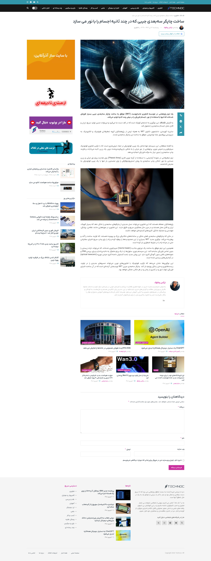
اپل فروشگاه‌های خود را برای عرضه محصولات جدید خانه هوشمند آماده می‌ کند (169, 377)
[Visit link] (51, 60)
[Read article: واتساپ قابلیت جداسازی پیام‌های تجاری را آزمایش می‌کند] (67, 173)
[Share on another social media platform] (180, 133)
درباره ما (155, 2)
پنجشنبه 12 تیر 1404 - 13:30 (150, 28)
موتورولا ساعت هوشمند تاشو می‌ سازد (43, 182)
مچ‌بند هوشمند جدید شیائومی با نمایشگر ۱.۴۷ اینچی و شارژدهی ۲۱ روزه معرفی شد (97, 376)
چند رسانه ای (57, 8)
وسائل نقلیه (83, 8)
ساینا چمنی (176, 383)
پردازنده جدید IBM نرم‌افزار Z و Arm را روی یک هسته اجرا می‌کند (97, 492)
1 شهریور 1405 (53, 223)
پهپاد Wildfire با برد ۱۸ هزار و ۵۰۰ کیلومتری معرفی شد (45, 204)
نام (182, 438)
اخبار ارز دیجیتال (113, 8)
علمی (103, 8)
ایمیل (128, 449)
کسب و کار (94, 8)
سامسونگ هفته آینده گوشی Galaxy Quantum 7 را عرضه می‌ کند (44, 218)
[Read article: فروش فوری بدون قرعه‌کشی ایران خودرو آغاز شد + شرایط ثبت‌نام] (67, 234)
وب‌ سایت (180, 449)
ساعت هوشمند (86, 370)
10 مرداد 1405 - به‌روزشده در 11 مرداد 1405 (45, 175)
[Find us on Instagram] (164, 523)
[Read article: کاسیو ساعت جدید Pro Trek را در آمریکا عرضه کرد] (67, 248)
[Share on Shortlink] (180, 115)
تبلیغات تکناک (163, 2)
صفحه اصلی (180, 2)
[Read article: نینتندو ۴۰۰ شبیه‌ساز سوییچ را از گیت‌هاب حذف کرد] (123, 508)
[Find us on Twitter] (182, 523)
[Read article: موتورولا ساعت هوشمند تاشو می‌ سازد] (67, 186)
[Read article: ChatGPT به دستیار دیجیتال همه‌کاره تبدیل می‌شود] (159, 332)
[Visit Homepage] (176, 8)
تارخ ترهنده (122, 351)
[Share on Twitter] (180, 127)
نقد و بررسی (135, 8)
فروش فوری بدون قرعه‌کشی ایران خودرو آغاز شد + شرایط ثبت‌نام (45, 231)
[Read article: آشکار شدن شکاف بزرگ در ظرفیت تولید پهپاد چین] (67, 261)
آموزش (124, 8)
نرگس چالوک (168, 28)
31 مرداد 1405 (53, 209)
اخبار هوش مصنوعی (142, 343)
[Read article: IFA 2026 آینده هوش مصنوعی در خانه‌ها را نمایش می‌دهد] (105, 332)
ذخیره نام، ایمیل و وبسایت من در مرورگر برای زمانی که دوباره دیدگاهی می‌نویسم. (152, 460)
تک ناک (182, 16)
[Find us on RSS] (158, 523)
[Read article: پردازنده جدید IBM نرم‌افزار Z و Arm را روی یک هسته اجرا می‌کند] (123, 495)
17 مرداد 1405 (53, 186)
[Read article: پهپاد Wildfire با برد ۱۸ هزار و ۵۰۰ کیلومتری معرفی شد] (67, 207)
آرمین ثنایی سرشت (174, 351)
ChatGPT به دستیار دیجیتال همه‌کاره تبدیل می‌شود (162, 348)
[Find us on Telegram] (170, 523)
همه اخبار (172, 2)
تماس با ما (148, 2)
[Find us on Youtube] (176, 523)
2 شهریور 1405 (162, 351)
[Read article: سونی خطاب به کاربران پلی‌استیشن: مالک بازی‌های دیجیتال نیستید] (123, 522)
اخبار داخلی (46, 8)
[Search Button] (28, 8)
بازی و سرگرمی (70, 8)
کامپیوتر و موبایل (148, 8)
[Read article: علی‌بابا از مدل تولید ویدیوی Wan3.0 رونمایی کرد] (132, 364)
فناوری (160, 8)
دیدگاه (181, 407)
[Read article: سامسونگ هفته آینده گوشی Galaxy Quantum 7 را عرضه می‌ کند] (67, 221)
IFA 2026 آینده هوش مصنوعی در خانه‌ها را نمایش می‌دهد (107, 348)
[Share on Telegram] (180, 121)
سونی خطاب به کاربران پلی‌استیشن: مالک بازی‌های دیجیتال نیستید (98, 519)
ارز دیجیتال (70, 507)
